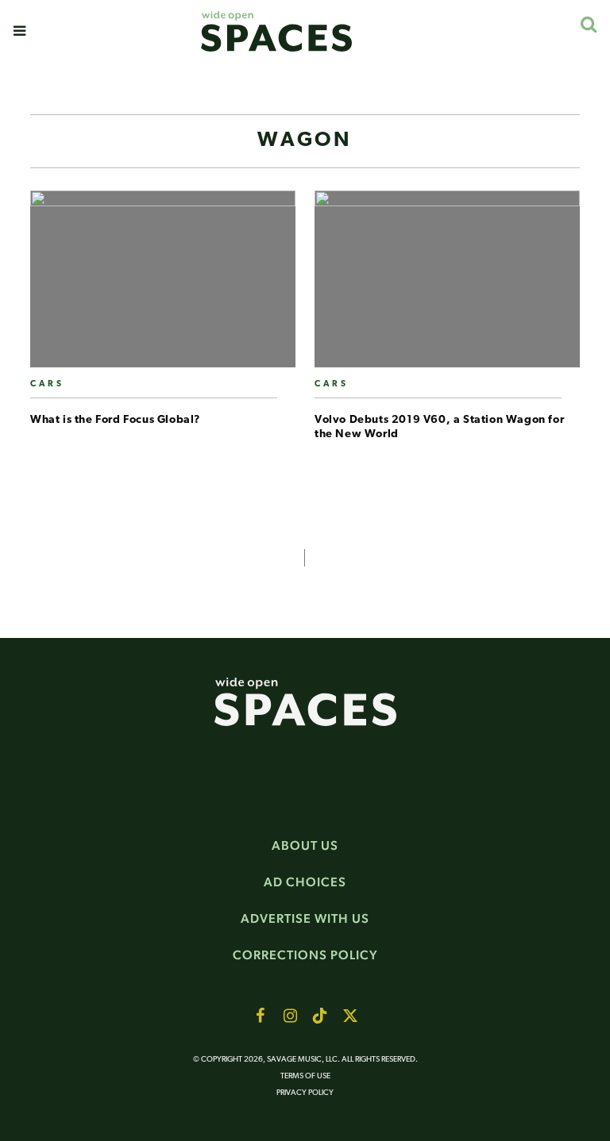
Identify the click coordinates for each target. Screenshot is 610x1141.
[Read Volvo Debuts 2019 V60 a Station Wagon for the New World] (447, 285)
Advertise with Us (305, 918)
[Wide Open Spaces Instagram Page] (290, 1015)
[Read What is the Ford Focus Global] (162, 285)
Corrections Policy (305, 954)
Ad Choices (305, 881)
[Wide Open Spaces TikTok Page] (320, 1015)
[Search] (588, 24)
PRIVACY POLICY (305, 1093)
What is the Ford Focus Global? (115, 420)
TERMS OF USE (305, 1076)
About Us (305, 845)
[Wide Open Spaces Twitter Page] (350, 1015)
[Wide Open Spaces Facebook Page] (260, 1015)
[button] (19, 31)
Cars (47, 384)
